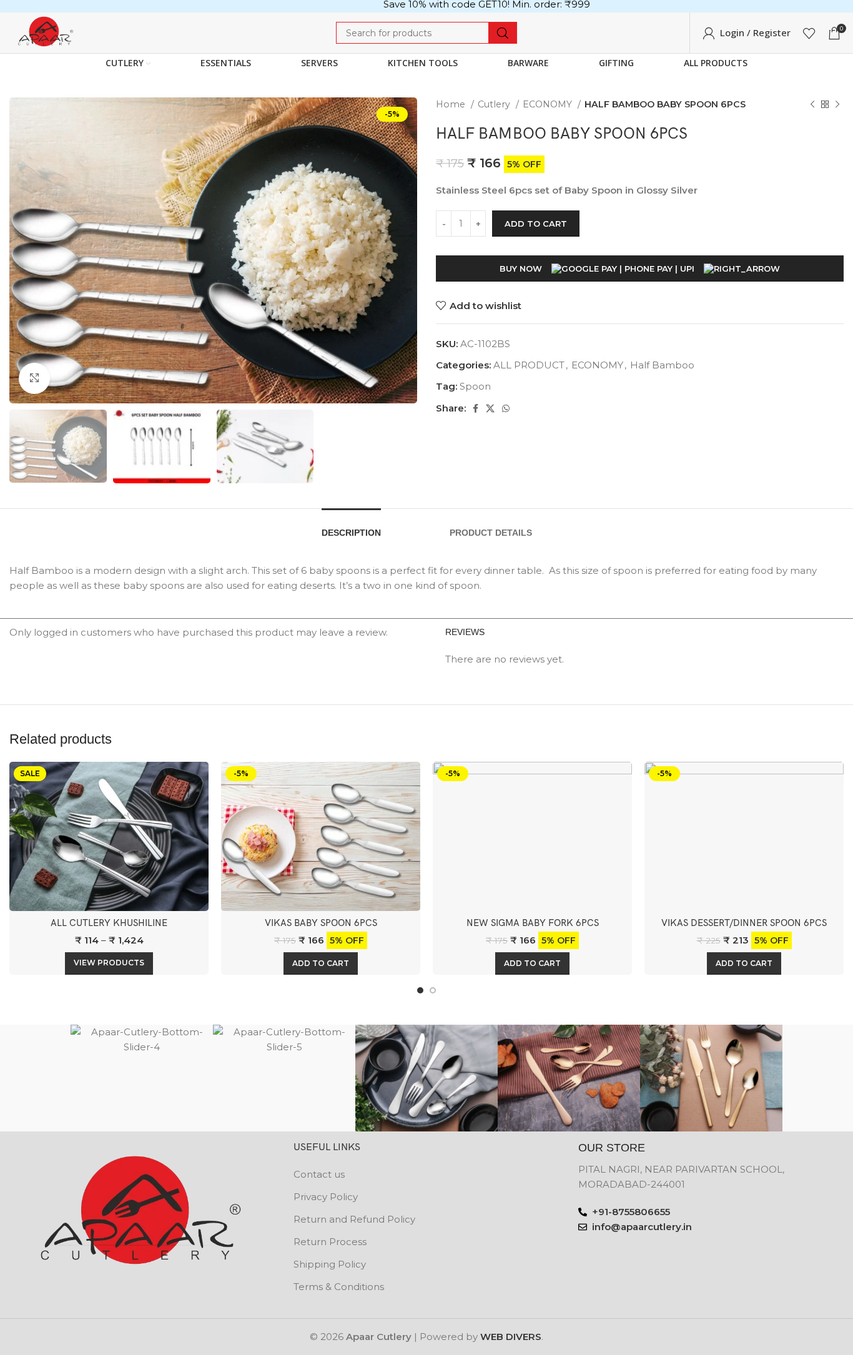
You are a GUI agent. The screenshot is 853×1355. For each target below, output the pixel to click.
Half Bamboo (662, 365)
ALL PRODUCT (529, 365)
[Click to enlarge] (34, 378)
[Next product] (837, 104)
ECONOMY (548, 104)
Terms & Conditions (338, 1287)
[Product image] (320, 836)
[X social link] (490, 408)
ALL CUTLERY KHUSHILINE (109, 923)
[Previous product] (812, 104)
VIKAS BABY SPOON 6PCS (321, 923)
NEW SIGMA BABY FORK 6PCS (532, 923)
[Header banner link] (426, 6)
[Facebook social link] (475, 408)
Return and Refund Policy (354, 1219)
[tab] (351, 526)
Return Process (330, 1242)
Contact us (319, 1174)
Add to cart (536, 224)
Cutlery (495, 104)
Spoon (475, 386)
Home (452, 104)
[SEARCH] (502, 33)
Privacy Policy (325, 1197)
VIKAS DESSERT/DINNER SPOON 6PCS (744, 923)
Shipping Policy (329, 1264)
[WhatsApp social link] (505, 408)
